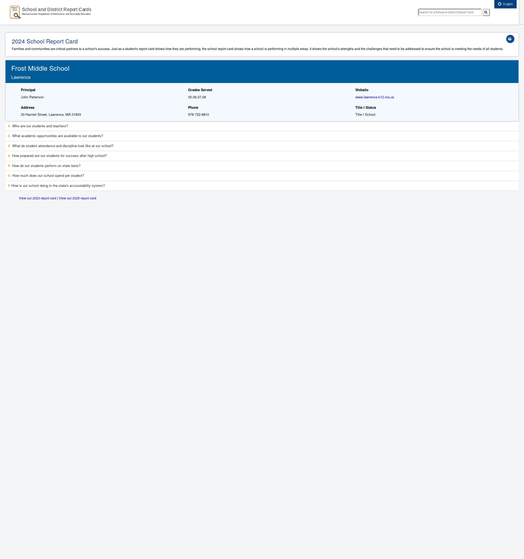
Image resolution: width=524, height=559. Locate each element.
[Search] (486, 12)
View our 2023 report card (37, 198)
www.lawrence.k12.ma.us (374, 96)
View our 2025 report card (77, 198)
